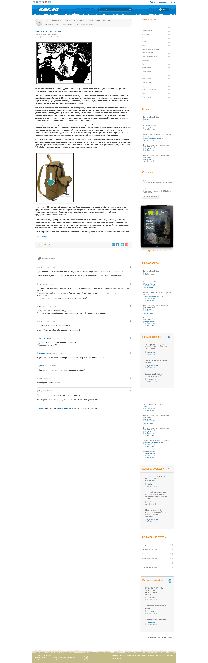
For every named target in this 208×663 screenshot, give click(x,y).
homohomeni (151, 352)
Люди (98, 21)
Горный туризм (40, 34)
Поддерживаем (151, 336)
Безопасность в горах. (150, 554)
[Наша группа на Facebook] (37, 2)
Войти (152, 2)
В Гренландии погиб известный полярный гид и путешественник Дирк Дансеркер (155, 513)
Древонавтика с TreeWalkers (156, 619)
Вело (144, 38)
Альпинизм (146, 27)
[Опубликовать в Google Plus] (126, 244)
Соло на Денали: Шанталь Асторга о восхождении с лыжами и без (155, 479)
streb (40, 378)
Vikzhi (44, 37)
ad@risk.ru (170, 637)
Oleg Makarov (149, 149)
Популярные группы (154, 537)
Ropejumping (146, 97)
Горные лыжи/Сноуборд (150, 49)
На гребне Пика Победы (151, 117)
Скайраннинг (146, 67)
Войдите (42, 408)
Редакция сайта (152, 366)
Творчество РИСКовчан (150, 549)
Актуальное (49, 24)
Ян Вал (41, 306)
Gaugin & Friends (148, 545)
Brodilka (149, 484)
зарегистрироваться (167, 2)
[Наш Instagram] (43, 2)
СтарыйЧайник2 (46, 338)
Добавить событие (150, 197)
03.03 (144, 180)
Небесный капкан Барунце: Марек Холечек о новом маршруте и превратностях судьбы (156, 495)
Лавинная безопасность (150, 563)
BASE (144, 93)
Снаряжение (79, 21)
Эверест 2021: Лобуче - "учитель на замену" (154, 375)
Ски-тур (145, 75)
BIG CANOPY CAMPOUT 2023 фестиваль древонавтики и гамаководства (154, 591)
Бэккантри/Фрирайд (149, 89)
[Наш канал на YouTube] (46, 2)
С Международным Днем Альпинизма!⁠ (156, 440)
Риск (46, 21)
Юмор (49, 34)
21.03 (144, 189)
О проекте (114, 655)
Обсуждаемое (67, 24)
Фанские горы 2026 (149, 126)
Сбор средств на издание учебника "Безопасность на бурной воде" (156, 347)
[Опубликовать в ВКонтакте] (113, 244)
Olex (40, 267)
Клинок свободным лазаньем (153, 404)
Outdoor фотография (149, 558)
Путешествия (146, 64)
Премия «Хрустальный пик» (130, 655)
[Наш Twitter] (40, 2)
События (68, 21)
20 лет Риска (116, 658)
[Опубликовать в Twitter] (122, 244)
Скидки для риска (87, 24)
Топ (76, 24)
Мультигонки (146, 60)
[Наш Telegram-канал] (49, 2)
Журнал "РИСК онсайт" (157, 251)
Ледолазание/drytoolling (150, 56)
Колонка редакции (153, 468)
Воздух (144, 45)
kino (145, 406)
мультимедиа (108, 21)
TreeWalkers (151, 597)
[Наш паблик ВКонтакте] (34, 2)
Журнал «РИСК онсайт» (164, 655)
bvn (40, 284)
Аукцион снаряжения (149, 567)
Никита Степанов (45, 353)
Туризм (144, 86)
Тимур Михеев (149, 128)
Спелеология (146, 82)
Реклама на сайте (147, 655)
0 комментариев (148, 277)
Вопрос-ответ (56, 21)
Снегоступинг (147, 78)
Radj (40, 391)
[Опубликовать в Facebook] (117, 244)
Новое (58, 24)
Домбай (54, 34)
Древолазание (147, 30)
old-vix (146, 119)
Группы (90, 21)
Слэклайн (145, 34)
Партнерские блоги (153, 580)
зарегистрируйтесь (65, 408)
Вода (144, 41)
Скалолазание (147, 71)
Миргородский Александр (153, 138)
